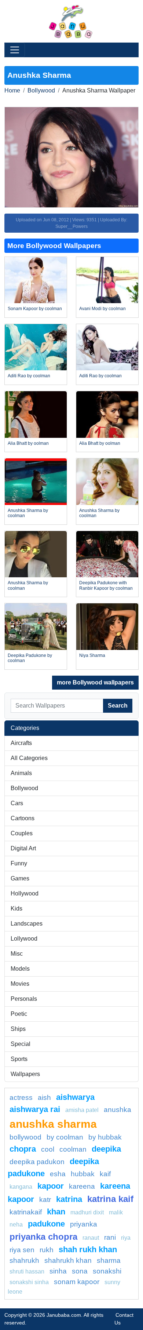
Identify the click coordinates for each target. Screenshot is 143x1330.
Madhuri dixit (87, 1212)
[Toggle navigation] (14, 50)
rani (110, 1237)
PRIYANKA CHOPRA (43, 1237)
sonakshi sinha (29, 1282)
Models (20, 969)
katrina (69, 1199)
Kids (16, 908)
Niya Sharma (92, 655)
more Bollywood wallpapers (95, 682)
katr (45, 1199)
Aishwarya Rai (35, 1109)
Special (20, 1044)
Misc (17, 954)
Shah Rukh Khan (88, 1249)
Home (12, 90)
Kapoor (50, 1186)
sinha (58, 1271)
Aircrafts (21, 743)
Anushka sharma (53, 1124)
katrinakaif (26, 1212)
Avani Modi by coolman (102, 308)
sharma (109, 1260)
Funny (19, 863)
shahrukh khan (68, 1260)
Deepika (106, 1148)
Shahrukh (24, 1260)
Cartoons (22, 818)
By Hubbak (105, 1137)
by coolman (65, 1137)
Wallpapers (25, 1074)
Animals (21, 773)
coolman (73, 1149)
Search (118, 705)
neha (16, 1224)
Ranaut (90, 1238)
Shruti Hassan (27, 1271)
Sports (19, 1059)
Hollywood (24, 893)
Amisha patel (82, 1110)
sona (80, 1271)
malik (116, 1212)
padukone (46, 1223)
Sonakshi (107, 1271)
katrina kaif (110, 1199)
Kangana (21, 1187)
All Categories (29, 758)
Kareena (82, 1186)
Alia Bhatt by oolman (28, 443)
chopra (23, 1148)
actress (21, 1097)
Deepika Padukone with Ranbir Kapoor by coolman (106, 585)
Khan (56, 1211)
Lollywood (24, 938)
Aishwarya (75, 1097)
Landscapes (27, 923)
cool (47, 1149)
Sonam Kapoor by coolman (35, 308)
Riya (126, 1238)
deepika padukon (37, 1162)
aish (44, 1097)
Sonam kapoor (76, 1282)
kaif (105, 1174)
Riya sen (22, 1250)
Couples (22, 833)
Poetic (19, 1014)
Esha (58, 1174)
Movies (20, 984)
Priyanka (83, 1224)
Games (20, 878)
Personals (24, 999)
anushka (117, 1109)
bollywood (25, 1137)
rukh (47, 1250)
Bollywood (41, 90)
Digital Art (23, 848)
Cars (17, 803)
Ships (18, 1029)
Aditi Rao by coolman (29, 375)
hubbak (83, 1174)
